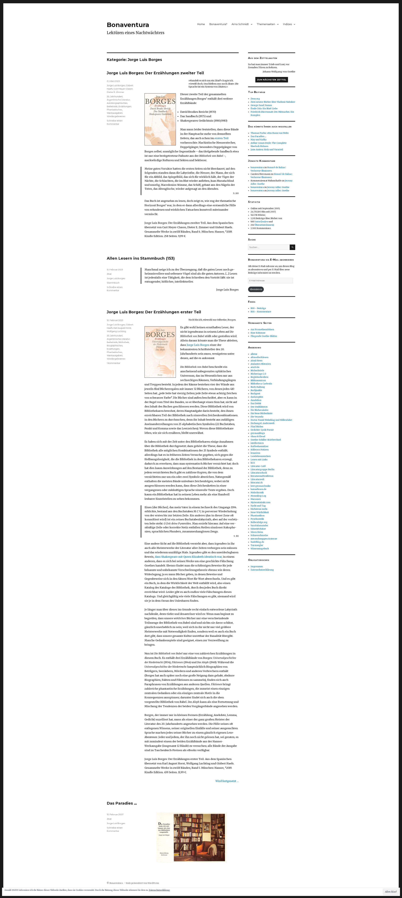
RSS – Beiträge (258, 308)
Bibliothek (124, 342)
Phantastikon (257, 515)
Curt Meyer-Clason (123, 88)
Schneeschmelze (259, 535)
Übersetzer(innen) (264, 225)
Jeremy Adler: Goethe (278, 187)
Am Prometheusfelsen (262, 329)
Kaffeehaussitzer (260, 446)
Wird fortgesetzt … (227, 781)
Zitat (109, 274)
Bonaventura (128, 25)
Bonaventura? (218, 24)
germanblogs (258, 433)
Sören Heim (257, 532)
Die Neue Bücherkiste (261, 413)
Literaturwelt (257, 479)
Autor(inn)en (261, 221)
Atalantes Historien (261, 364)
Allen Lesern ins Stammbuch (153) (141, 258)
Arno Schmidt (240, 24)
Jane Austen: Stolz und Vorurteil (267, 149)
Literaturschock (259, 472)
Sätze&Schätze (258, 529)
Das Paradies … (122, 803)
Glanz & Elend (258, 436)
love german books (260, 486)
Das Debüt (256, 403)
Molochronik (257, 492)
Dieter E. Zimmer (115, 92)
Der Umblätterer (259, 406)
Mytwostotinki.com (260, 502)
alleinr (254, 354)
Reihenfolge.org (259, 522)
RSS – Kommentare (261, 311)
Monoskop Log (258, 496)
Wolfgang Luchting (116, 331)
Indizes (287, 24)
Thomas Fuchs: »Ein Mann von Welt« (270, 133)
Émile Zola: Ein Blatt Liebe (264, 108)
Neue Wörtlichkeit (260, 512)
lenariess (255, 453)
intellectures (257, 443)
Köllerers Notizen (260, 449)
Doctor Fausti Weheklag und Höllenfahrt (271, 420)
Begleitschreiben (259, 377)
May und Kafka (258, 139)
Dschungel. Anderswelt (262, 423)
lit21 (253, 463)
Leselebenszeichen (261, 456)
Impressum (257, 566)
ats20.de (255, 367)
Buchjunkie (256, 390)
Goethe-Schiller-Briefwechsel (266, 439)
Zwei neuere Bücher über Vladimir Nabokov (273, 102)
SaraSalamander (259, 525)
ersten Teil (221, 138)
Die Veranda (257, 416)
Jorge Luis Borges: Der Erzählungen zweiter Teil (155, 73)
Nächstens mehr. (259, 509)
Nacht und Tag (258, 505)
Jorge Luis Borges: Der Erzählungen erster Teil (154, 312)
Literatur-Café (258, 466)
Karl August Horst (122, 328)
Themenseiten (266, 24)
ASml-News (256, 360)
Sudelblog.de (257, 542)
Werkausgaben (114, 113)
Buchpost (255, 393)
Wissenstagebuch (260, 548)
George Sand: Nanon (261, 105)
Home (201, 24)
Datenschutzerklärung (262, 570)
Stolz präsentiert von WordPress (142, 883)
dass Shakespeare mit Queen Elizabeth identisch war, (188, 556)
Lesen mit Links (259, 459)
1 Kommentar (113, 363)
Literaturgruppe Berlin (262, 469)
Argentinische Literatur (118, 99)
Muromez (256, 499)
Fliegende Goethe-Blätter (264, 336)
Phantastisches (114, 109)
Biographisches (114, 345)
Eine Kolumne (258, 333)
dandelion (256, 400)
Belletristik (112, 106)
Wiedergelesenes (116, 116)
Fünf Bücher (257, 426)
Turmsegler (257, 545)
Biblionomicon (258, 380)
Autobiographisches (117, 103)
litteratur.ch (257, 482)
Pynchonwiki (257, 519)
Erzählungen (125, 106)
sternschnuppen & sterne (264, 538)
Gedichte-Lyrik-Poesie (262, 430)
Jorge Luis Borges (116, 85)
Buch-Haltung (258, 387)
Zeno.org (255, 98)
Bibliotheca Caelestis (261, 383)
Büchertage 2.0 (258, 374)
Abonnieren (256, 289)
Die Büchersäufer (260, 410)
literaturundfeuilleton (262, 476)
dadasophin (257, 397)
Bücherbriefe (257, 370)
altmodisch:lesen (259, 357)
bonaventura (257, 167)
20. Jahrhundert (115, 96)
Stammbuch (113, 282)
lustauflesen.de (258, 489)
